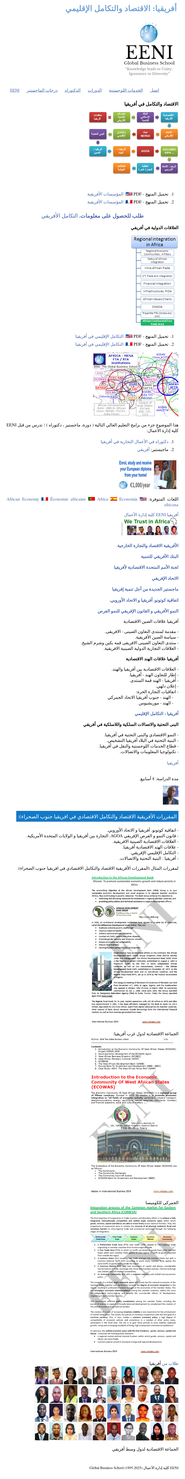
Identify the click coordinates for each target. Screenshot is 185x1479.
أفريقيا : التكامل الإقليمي (156, 713)
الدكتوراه (73, 90)
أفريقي (143, 449)
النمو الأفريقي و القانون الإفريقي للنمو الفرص (138, 610)
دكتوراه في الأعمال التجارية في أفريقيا (134, 441)
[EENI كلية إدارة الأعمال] (149, 77)
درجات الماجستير (42, 90)
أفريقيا (172, 763)
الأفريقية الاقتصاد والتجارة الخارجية (147, 545)
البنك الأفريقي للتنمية (159, 556)
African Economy (23, 499)
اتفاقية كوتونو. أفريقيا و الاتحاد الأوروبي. (143, 600)
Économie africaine (68, 499)
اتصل (154, 90)
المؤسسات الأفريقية (105, 194)
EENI (14, 90)
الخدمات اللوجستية (126, 90)
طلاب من (170, 1363)
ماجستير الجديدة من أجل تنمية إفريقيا (145, 589)
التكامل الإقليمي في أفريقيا (99, 336)
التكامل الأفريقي (92, 215)
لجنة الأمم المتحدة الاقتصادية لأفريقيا (146, 567)
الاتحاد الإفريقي (165, 578)
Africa (102, 499)
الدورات (95, 90)
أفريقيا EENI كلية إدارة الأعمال (151, 514)
